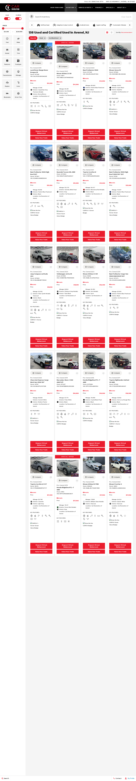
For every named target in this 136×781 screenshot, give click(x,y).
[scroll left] (32, 25)
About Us (121, 8)
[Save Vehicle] (50, 63)
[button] (7, 40)
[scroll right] (129, 25)
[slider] (3, 28)
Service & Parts (85, 8)
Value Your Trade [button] (41, 138)
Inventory (70, 8)
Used (7, 15)
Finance (98, 8)
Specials (109, 8)
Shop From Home (56, 8)
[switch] (7, 17)
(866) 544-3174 (97, 1)
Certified (18, 15)
